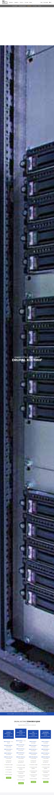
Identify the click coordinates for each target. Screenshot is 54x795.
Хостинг (21, 2)
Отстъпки (26, 2)
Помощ (30, 2)
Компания (11, 2)
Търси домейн (14, 5)
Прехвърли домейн (22, 5)
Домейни (16, 2)
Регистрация (45, 2)
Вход (41, 2)
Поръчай (8, 777)
